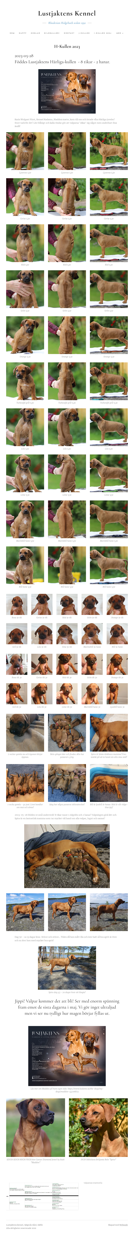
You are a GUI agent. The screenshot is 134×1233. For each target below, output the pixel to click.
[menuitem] (13, 33)
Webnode (123, 1225)
